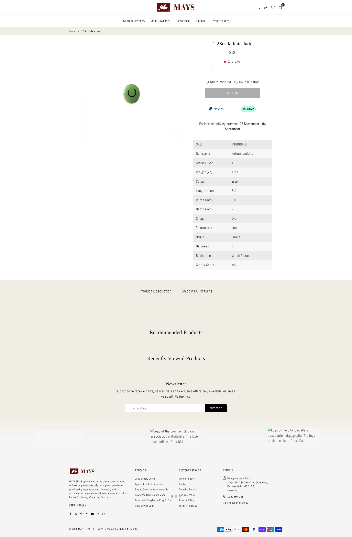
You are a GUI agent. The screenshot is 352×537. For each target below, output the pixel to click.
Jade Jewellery (160, 21)
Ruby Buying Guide (145, 505)
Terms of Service (188, 505)
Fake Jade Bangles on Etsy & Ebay (154, 500)
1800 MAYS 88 (235, 496)
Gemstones (183, 21)
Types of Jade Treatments (149, 484)
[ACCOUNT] (265, 7)
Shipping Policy (187, 489)
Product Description (156, 291)
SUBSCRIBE (216, 408)
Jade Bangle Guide (145, 478)
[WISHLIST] (273, 7)
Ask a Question (249, 82)
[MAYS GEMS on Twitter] (76, 513)
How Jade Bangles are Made (150, 495)
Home (72, 31)
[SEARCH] (258, 7)
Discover (201, 21)
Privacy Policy (186, 500)
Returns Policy (187, 495)
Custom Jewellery (134, 21)
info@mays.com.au (237, 502)
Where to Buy (220, 21)
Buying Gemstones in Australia (151, 489)
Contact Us (185, 484)
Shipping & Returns (197, 291)
